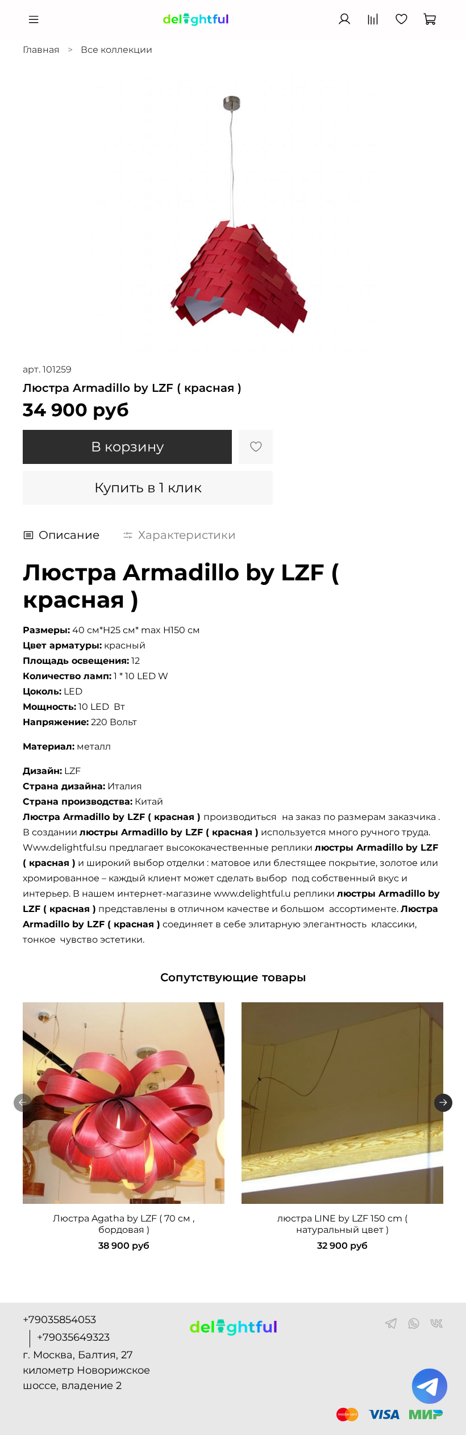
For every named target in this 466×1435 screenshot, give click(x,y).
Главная (41, 49)
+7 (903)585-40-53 (284, 19)
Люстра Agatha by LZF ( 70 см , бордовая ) (123, 1224)
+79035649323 (73, 1337)
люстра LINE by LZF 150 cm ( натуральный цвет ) (342, 1224)
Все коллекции (116, 49)
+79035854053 (59, 1319)
